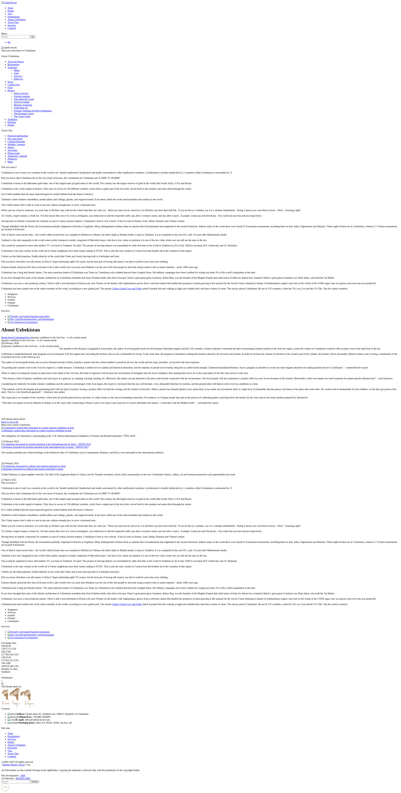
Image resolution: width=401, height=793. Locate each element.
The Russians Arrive (24, 113)
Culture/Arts (14, 84)
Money (11, 147)
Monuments (13, 64)
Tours (10, 8)
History (11, 90)
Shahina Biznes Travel (13, 764)
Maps (10, 161)
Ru (9, 42)
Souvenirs (12, 150)
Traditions (12, 119)
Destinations (14, 16)
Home (4, 337)
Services (12, 25)
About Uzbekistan (17, 19)
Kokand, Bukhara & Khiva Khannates (33, 110)
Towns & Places (16, 61)
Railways (18, 79)
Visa (10, 13)
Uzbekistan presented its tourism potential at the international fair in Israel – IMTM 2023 (44, 447)
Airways (18, 76)
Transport (12, 67)
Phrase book (14, 153)
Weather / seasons (16, 144)
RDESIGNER (23, 778)
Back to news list (9, 422)
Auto (16, 73)
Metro (17, 70)
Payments (12, 747)
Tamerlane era (21, 107)
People (11, 125)
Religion (12, 122)
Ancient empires (22, 96)
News (10, 82)
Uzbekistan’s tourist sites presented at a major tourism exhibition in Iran (36, 430)
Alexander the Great (24, 99)
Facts (10, 87)
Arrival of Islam (21, 102)
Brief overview (21, 93)
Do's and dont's (15, 138)
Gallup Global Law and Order (127, 288)
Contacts (12, 28)
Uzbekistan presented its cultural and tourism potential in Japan (32, 469)
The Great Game (22, 116)
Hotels (11, 11)
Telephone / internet (17, 156)
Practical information (18, 135)
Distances (12, 159)
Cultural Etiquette (16, 141)
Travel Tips (13, 22)
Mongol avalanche (23, 105)
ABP (22, 775)
